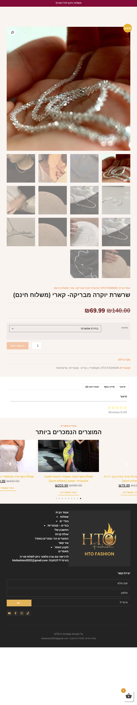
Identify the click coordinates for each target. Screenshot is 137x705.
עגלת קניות (61, 534)
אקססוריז (94, 367)
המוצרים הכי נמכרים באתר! (51, 538)
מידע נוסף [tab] (109, 386)
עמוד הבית (124, 288)
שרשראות (61, 367)
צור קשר (63, 543)
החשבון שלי (61, 529)
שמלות (64, 516)
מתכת (124, 327)
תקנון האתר (61, 547)
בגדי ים (64, 521)
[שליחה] (19, 603)
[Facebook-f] (15, 613)
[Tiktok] (28, 613)
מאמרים (63, 551)
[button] (12, 32)
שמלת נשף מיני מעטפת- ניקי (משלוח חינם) (63, 477)
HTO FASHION (109, 288)
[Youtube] (9, 613)
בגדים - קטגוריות (78, 367)
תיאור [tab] (122, 386)
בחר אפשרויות (125, 492)
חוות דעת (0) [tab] (92, 386)
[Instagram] (21, 613)
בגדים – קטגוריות (58, 525)
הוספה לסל (17, 345)
